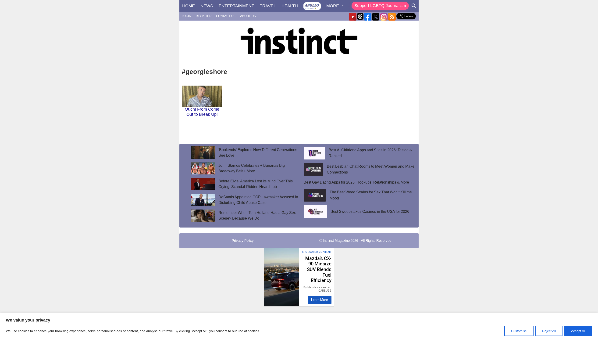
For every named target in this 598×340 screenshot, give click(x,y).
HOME (188, 6)
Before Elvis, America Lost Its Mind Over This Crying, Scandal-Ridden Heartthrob (255, 184)
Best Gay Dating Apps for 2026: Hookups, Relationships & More (356, 182)
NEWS (206, 6)
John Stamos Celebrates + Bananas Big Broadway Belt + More (251, 168)
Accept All (578, 331)
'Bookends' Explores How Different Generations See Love (257, 152)
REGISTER (203, 16)
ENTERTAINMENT (236, 6)
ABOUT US (248, 16)
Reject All (549, 331)
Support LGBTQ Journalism (380, 5)
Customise (519, 331)
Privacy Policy (243, 240)
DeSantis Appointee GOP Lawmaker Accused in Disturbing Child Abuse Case (258, 200)
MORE (332, 6)
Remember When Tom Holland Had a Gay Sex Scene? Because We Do (257, 215)
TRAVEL (268, 6)
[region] (299, 326)
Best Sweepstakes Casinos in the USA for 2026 (370, 211)
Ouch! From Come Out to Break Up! (202, 112)
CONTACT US (225, 16)
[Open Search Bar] (414, 6)
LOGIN (186, 16)
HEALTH (289, 6)
